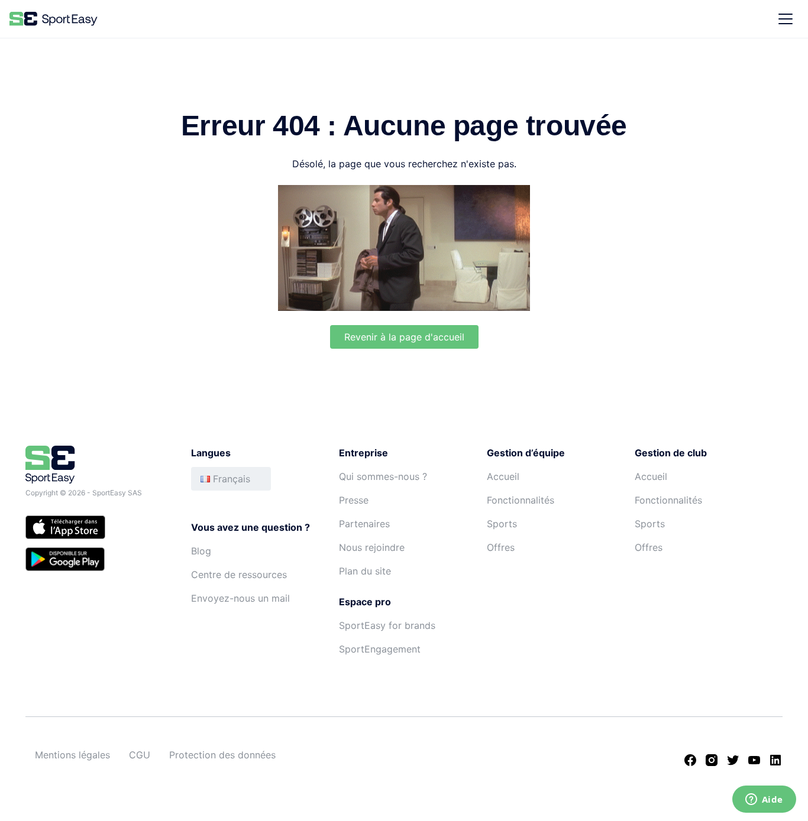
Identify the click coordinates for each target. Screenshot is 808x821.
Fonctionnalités (520, 500)
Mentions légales (72, 755)
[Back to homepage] (53, 19)
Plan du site (365, 571)
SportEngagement (380, 649)
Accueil (503, 476)
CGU (139, 755)
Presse (354, 500)
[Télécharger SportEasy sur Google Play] (96, 561)
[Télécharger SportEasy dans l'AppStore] (96, 529)
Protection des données (222, 755)
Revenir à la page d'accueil (404, 337)
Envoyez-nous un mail (240, 598)
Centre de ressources (239, 574)
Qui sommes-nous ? (383, 476)
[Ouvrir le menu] (786, 19)
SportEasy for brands (387, 625)
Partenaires (364, 524)
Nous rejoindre (372, 547)
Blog (201, 551)
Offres (501, 547)
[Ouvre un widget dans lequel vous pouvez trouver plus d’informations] (764, 800)
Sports (502, 524)
